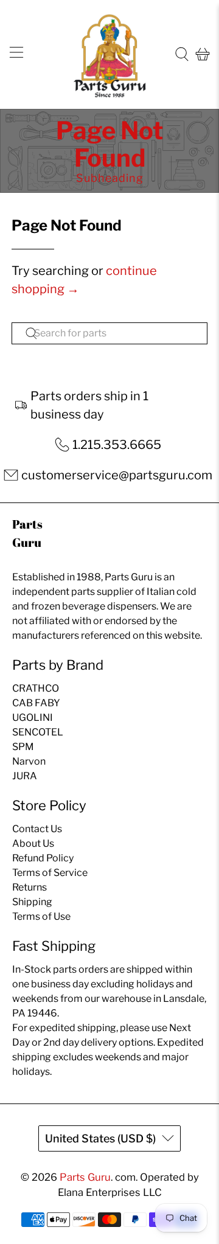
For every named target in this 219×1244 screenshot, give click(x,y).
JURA (24, 776)
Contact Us (37, 829)
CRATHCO (35, 688)
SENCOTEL (37, 732)
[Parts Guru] (109, 54)
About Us (33, 843)
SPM (23, 746)
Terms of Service (50, 872)
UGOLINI (32, 717)
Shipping (32, 902)
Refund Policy (43, 858)
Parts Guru (85, 1177)
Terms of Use (41, 916)
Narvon (29, 761)
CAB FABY (36, 703)
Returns (29, 887)
